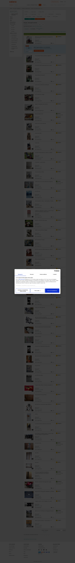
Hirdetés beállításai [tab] (43, 274)
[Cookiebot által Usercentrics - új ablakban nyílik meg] (54, 271)
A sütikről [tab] (54, 274)
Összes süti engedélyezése (52, 290)
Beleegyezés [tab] (20, 274)
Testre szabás (36, 290)
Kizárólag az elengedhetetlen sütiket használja (23, 291)
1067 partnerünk (22, 279)
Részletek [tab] (32, 274)
